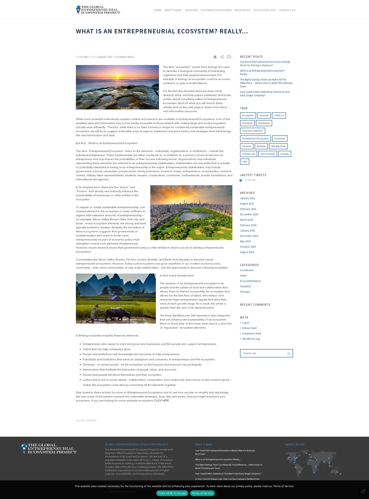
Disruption (247, 123)
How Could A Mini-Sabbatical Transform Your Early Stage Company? (265, 93)
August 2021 (247, 203)
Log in (245, 322)
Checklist (263, 115)
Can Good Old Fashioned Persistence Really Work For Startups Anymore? (265, 63)
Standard (245, 286)
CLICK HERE (161, 400)
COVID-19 (279, 115)
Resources (242, 10)
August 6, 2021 (105, 56)
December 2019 (249, 236)
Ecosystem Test (264, 10)
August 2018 (247, 252)
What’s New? (173, 10)
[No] (364, 490)
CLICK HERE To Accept (172, 493)
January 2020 (247, 230)
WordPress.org (251, 338)
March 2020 (246, 219)
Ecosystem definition (86, 420)
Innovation (279, 138)
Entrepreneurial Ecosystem (255, 138)
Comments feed (251, 333)
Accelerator (248, 115)
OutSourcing (248, 153)
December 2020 (249, 214)
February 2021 (248, 209)
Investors (246, 146)
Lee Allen (84, 56)
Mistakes (261, 146)
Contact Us (287, 10)
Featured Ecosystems (216, 10)
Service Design (268, 153)
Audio (243, 275)
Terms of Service (202, 493)
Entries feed (249, 328)
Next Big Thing (278, 146)
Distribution (264, 123)
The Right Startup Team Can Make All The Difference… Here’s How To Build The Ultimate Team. (266, 83)
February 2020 (248, 225)
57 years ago (250, 180)
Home (158, 10)
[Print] (215, 56)
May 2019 (245, 241)
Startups (285, 153)
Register (191, 10)
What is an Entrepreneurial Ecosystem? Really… (262, 72)
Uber (244, 161)
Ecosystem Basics (125, 56)
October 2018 (248, 246)
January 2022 (247, 198)
